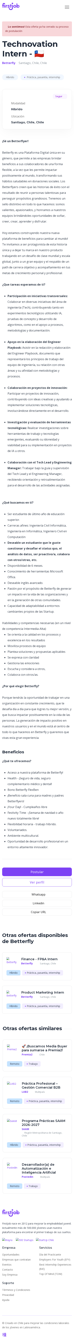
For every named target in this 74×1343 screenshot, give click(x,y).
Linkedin (38, 903)
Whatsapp (38, 894)
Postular (37, 872)
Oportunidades (10, 1254)
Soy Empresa (9, 1274)
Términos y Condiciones (16, 1290)
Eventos (6, 1264)
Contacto (7, 1269)
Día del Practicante (50, 1254)
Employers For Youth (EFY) (54, 1259)
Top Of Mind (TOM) (50, 1274)
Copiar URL (38, 912)
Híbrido (10, 77)
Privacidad (8, 1295)
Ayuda (5, 1300)
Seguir (59, 96)
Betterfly (8, 63)
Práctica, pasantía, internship (43, 77)
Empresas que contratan (16, 1259)
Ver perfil (37, 882)
